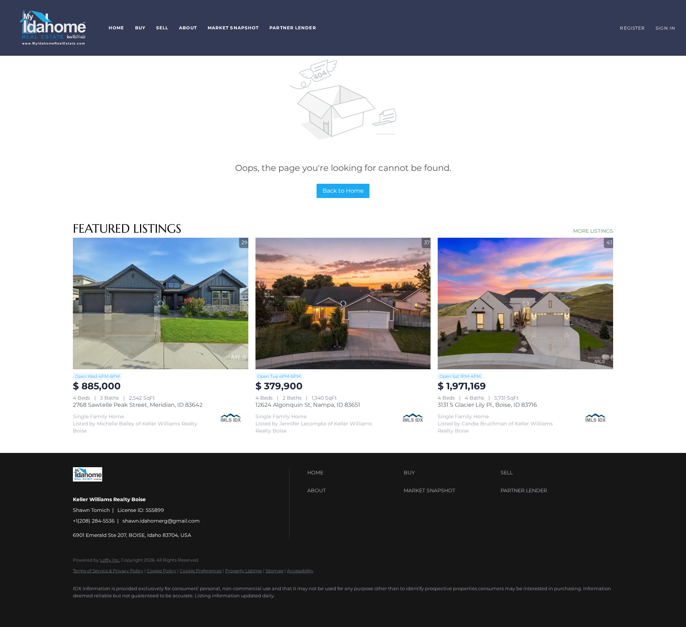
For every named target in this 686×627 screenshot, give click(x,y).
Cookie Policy (161, 570)
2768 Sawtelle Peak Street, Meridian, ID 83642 (138, 404)
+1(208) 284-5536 (94, 521)
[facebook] (81, 607)
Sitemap (274, 570)
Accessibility (300, 570)
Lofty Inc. (110, 560)
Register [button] (632, 28)
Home (116, 27)
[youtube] (102, 607)
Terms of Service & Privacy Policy (108, 570)
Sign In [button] (665, 28)
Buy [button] (140, 27)
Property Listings (243, 570)
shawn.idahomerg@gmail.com (161, 521)
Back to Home (343, 190)
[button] (52, 28)
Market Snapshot (233, 27)
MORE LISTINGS (593, 231)
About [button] (188, 27)
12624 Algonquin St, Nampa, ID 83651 (307, 404)
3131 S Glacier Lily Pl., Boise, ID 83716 (487, 404)
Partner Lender (292, 27)
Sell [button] (162, 27)
